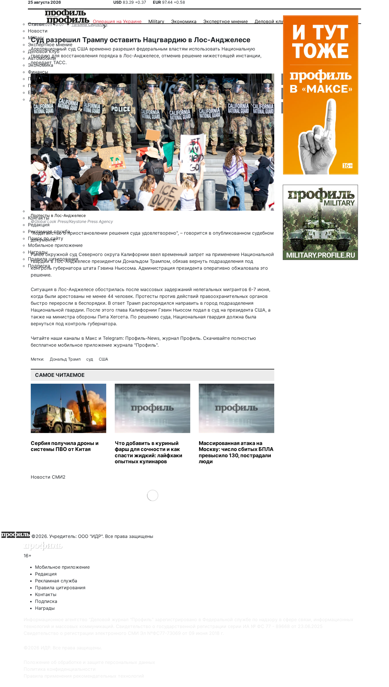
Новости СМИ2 (48, 477)
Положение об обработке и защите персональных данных (89, 662)
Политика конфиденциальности (60, 669)
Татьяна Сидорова (89, 24)
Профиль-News (142, 338)
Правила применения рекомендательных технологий (84, 676)
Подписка (46, 601)
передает (41, 62)
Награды (45, 608)
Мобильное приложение (62, 567)
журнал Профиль (181, 338)
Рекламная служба (56, 581)
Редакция (46, 574)
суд (90, 359)
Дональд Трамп (66, 359)
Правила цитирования (60, 587)
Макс (91, 338)
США (103, 359)
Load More (152, 495)
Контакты (45, 594)
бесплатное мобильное (57, 345)
